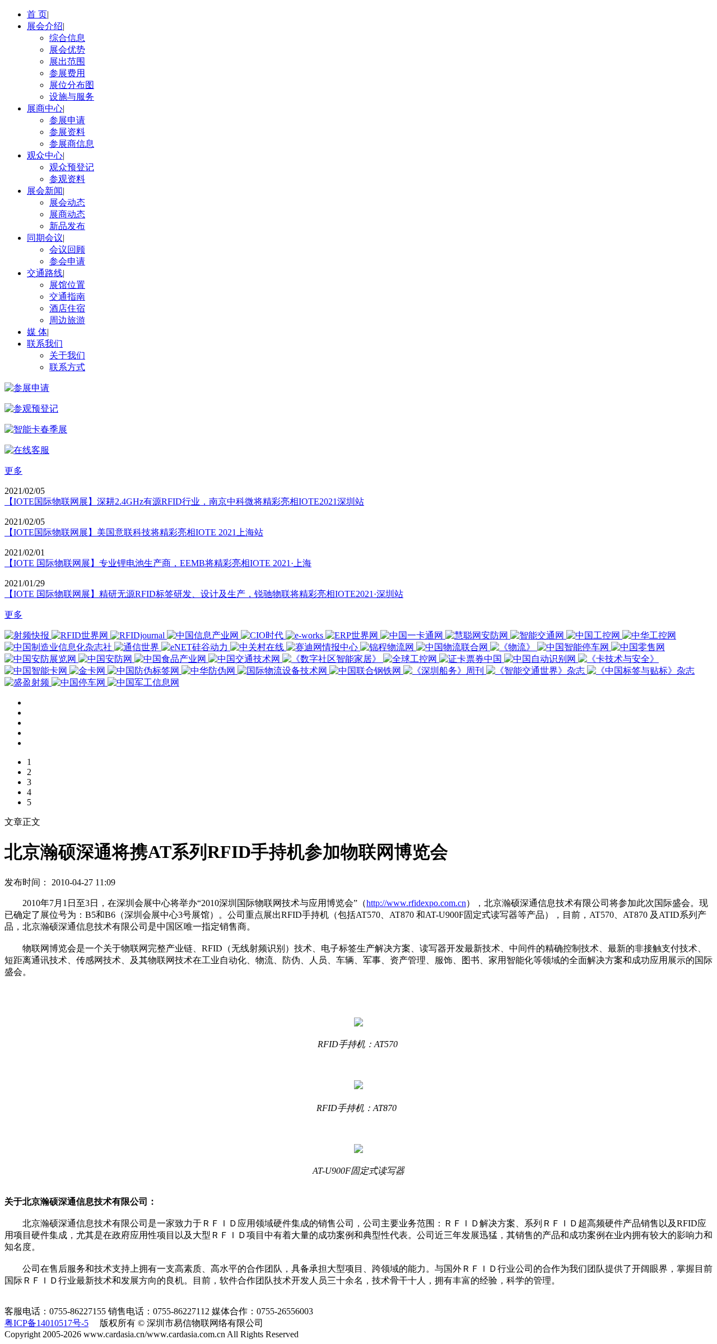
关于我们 (67, 355)
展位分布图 (71, 85)
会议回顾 (67, 249)
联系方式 (67, 367)
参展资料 (67, 132)
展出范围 (67, 61)
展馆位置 (67, 285)
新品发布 (67, 226)
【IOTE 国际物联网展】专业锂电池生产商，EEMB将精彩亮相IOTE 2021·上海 (157, 563)
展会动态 (67, 202)
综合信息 (67, 38)
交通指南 (67, 296)
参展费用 (67, 73)
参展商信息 (71, 143)
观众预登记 (71, 167)
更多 (13, 470)
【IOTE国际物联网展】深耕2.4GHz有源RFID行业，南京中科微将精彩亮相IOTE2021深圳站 (184, 501)
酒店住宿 (67, 308)
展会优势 (67, 49)
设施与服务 (71, 96)
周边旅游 (67, 320)
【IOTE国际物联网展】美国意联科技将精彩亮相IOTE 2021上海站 (133, 532)
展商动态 (67, 214)
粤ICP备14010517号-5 (46, 1323)
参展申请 (67, 120)
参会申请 (67, 261)
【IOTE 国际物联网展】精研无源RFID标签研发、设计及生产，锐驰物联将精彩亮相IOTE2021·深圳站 (203, 594)
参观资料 (67, 179)
